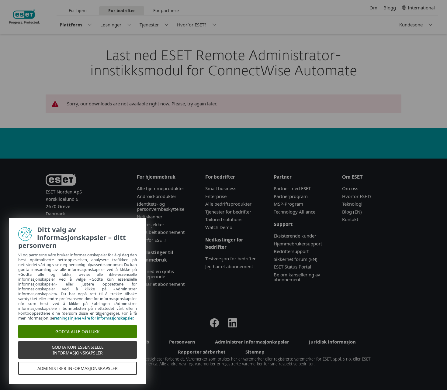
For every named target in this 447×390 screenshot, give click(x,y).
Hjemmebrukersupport (298, 244)
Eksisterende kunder (295, 236)
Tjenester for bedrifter (228, 212)
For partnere (166, 10)
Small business (220, 188)
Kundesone (411, 25)
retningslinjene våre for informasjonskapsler (93, 318)
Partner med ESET (292, 188)
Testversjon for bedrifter (230, 258)
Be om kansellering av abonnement (297, 277)
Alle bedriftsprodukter (228, 204)
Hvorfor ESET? (191, 25)
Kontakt (350, 219)
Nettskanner (149, 217)
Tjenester (149, 25)
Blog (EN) (352, 212)
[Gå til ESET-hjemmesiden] (24, 16)
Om (373, 8)
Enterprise (216, 196)
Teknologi (352, 204)
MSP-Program (288, 204)
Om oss (350, 188)
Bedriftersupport (291, 251)
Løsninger (110, 25)
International (421, 8)
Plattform (71, 25)
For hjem (78, 10)
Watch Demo (218, 227)
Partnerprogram (291, 196)
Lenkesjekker (150, 224)
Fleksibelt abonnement (161, 232)
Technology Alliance (294, 212)
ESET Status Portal (292, 267)
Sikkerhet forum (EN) (295, 259)
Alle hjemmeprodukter (161, 188)
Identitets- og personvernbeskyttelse (160, 206)
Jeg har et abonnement (161, 284)
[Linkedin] (233, 326)
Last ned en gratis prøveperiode (155, 273)
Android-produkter (156, 196)
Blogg (389, 8)
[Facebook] (214, 326)
